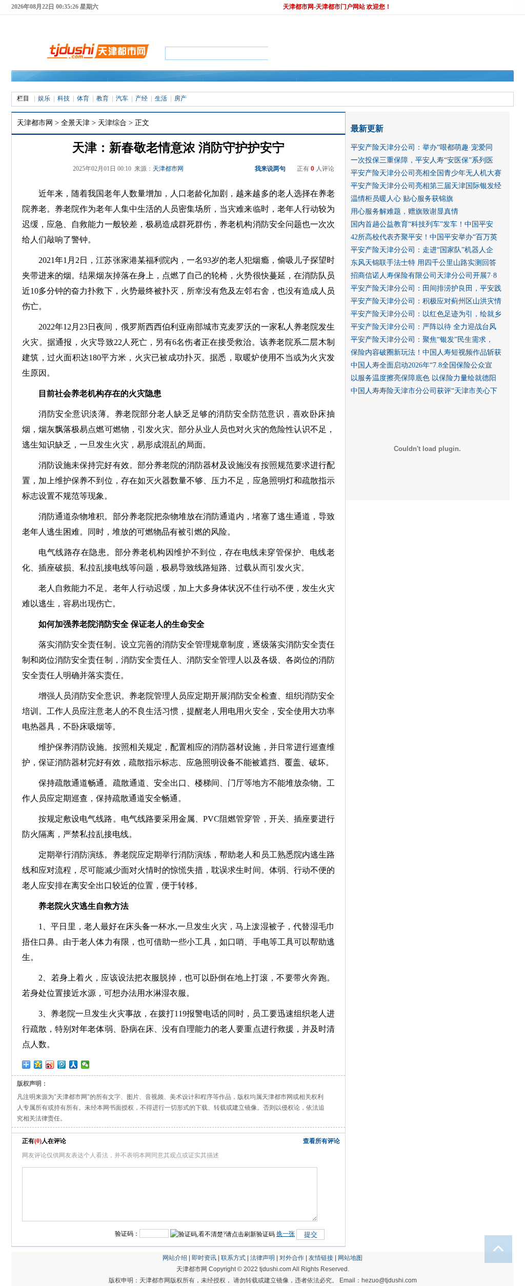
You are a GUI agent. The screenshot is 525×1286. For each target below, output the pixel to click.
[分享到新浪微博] (50, 1064)
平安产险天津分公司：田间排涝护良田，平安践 (426, 288)
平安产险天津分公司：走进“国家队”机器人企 (422, 250)
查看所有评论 (321, 1141)
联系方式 (233, 1257)
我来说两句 (270, 168)
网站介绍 (175, 1257)
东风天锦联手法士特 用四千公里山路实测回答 (423, 263)
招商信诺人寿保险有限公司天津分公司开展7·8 (424, 275)
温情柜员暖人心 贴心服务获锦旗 (402, 198)
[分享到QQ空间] (38, 1064)
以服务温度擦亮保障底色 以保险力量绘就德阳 (423, 378)
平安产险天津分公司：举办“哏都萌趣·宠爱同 (422, 147)
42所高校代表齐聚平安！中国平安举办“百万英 (424, 237)
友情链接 (321, 1257)
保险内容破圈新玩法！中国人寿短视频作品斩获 (426, 352)
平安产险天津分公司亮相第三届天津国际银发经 (426, 186)
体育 (83, 98)
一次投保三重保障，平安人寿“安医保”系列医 (422, 160)
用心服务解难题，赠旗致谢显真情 (404, 211)
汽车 (122, 98)
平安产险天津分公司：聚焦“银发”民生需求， (422, 339)
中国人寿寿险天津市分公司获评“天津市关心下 (424, 391)
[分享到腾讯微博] (61, 1064)
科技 (63, 98)
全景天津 (75, 123)
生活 (161, 98)
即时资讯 (204, 1257)
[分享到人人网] (73, 1064)
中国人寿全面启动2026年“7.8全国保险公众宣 (421, 365)
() (38, 1141)
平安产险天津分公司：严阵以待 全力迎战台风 (423, 327)
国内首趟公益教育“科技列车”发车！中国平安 (422, 224)
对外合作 (291, 1257)
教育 (102, 98)
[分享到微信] (85, 1064)
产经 (141, 98)
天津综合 (112, 123)
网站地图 (350, 1257)
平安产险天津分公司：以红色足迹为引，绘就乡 (426, 314)
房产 (180, 98)
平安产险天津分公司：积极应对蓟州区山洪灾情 (426, 301)
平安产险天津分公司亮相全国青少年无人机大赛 (426, 173)
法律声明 (262, 1257)
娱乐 (44, 98)
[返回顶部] (498, 1249)
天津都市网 (35, 123)
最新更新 (367, 128)
